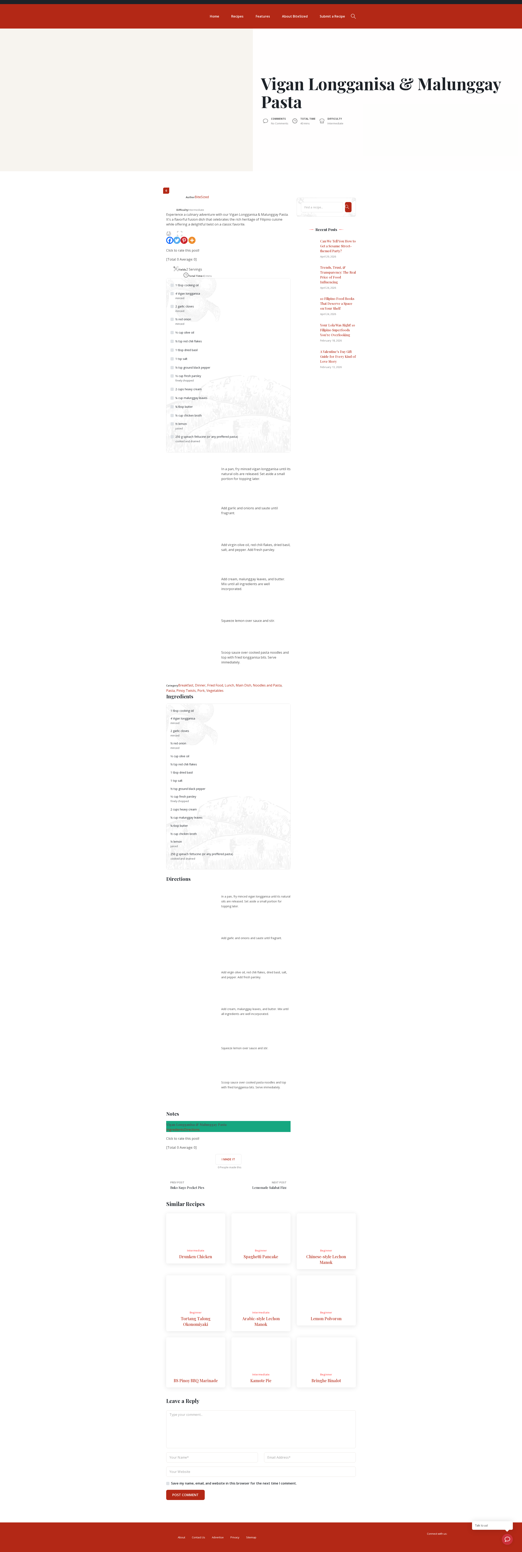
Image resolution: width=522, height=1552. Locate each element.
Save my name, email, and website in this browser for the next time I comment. (234, 1483)
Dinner (200, 685)
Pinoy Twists (186, 690)
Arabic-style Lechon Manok (261, 1321)
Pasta (170, 690)
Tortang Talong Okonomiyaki (195, 1321)
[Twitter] (176, 240)
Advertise (218, 1537)
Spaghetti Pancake (261, 1256)
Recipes (237, 16)
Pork (201, 690)
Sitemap (251, 1537)
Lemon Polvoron (326, 1318)
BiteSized (202, 197)
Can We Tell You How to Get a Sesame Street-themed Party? (338, 246)
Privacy (234, 1537)
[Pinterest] (184, 240)
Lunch (229, 685)
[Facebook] (169, 240)
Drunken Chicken (195, 1256)
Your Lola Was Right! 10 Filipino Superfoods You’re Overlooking (337, 330)
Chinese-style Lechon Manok (326, 1259)
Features (263, 16)
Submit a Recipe (332, 16)
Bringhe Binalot (326, 1380)
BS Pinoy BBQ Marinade (196, 1380)
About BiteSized (295, 16)
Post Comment (185, 1495)
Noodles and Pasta (267, 685)
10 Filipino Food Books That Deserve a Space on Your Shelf (337, 303)
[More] (192, 240)
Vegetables (214, 690)
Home (214, 16)
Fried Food (215, 685)
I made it (228, 1159)
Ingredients (175, 1129)
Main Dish (243, 685)
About (181, 1537)
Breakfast (185, 685)
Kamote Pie (260, 1380)
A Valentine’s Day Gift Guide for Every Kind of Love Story (338, 356)
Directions (192, 1129)
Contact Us (198, 1537)
